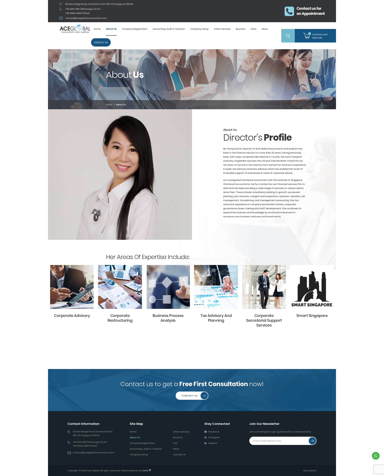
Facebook (213, 431)
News (265, 28)
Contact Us (101, 42)
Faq (175, 443)
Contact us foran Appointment (311, 11)
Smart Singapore (312, 315)
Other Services (222, 28)
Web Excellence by (134, 470)
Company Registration (134, 28)
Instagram (214, 437)
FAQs (253, 28)
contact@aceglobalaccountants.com (86, 18)
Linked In (212, 443)
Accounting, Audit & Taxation (169, 28)
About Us (111, 28)
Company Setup (199, 28)
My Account (309, 470)
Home (97, 28)
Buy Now (240, 28)
